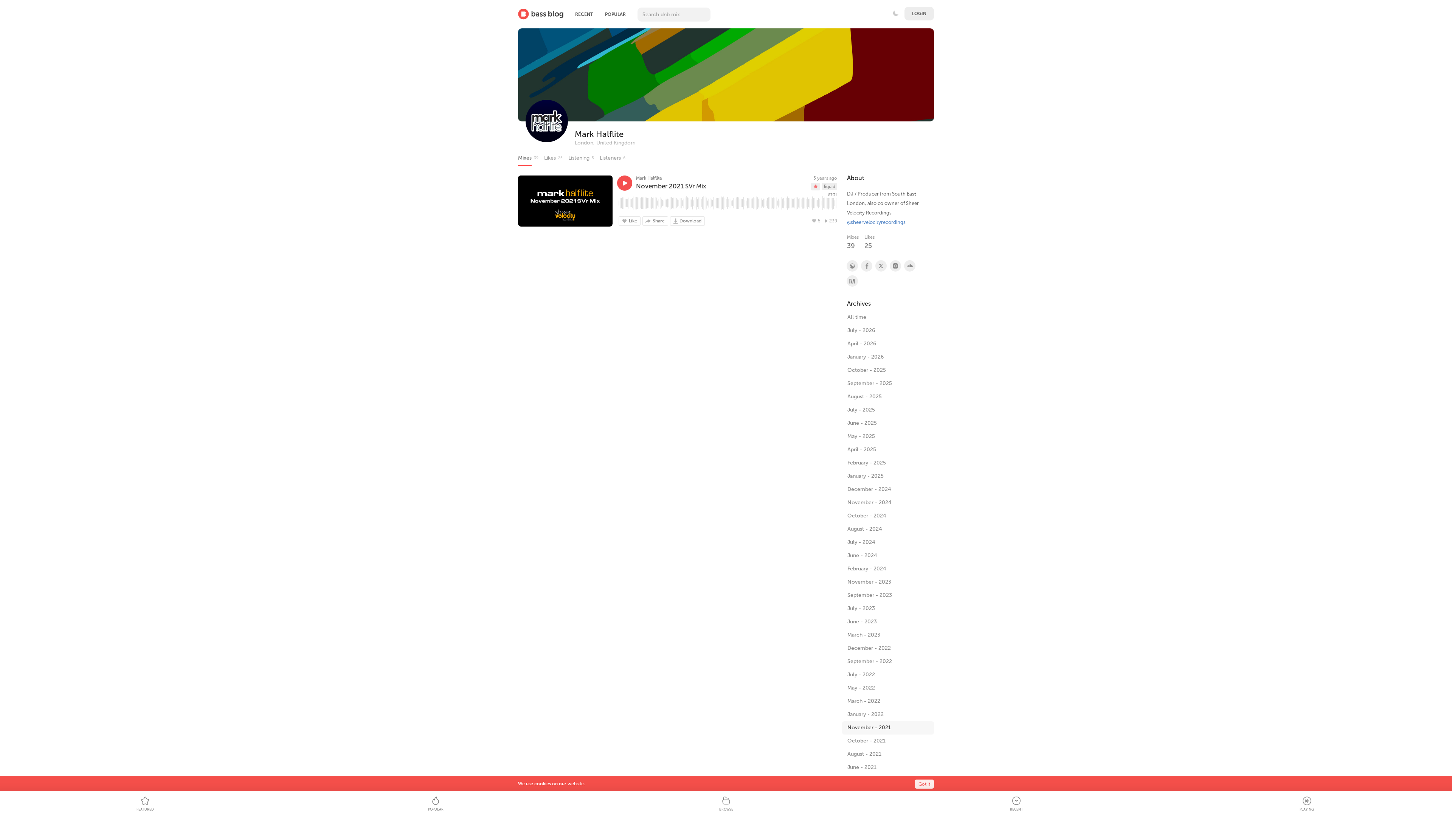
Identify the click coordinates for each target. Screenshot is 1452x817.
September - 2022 (869, 661)
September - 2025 (869, 383)
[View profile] (866, 266)
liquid (829, 186)
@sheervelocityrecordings (876, 222)
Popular (615, 14)
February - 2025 (866, 463)
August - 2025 (864, 396)
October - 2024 (866, 516)
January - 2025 (865, 476)
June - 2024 (862, 555)
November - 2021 (869, 727)
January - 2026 (865, 357)
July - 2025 (861, 410)
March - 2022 (863, 701)
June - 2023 (862, 621)
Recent (584, 14)
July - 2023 (861, 608)
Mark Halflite (599, 134)
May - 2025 (861, 436)
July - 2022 (861, 674)
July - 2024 (861, 542)
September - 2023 (869, 595)
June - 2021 (861, 767)
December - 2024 (869, 489)
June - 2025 (862, 423)
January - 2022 (865, 714)
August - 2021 (864, 754)
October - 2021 (866, 741)
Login (919, 13)
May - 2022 (861, 688)
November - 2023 (869, 582)
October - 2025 (866, 370)
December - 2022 (869, 648)
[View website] (852, 266)
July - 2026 (861, 330)
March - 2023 (863, 635)
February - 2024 (866, 568)
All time (856, 317)
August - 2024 (864, 529)
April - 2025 (861, 449)
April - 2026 (861, 343)
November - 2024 (869, 502)
